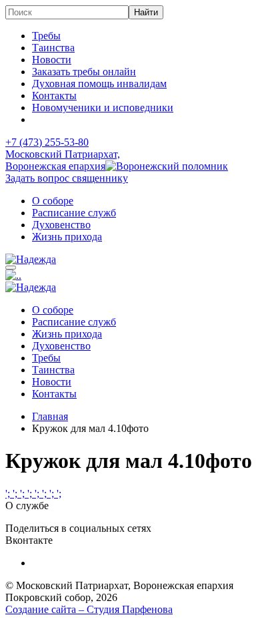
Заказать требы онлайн (84, 71)
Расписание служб (74, 212)
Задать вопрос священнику (66, 178)
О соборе (52, 200)
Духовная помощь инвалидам (99, 83)
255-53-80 (47, 142)
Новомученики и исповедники (102, 107)
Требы (46, 35)
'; (9, 493)
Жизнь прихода (67, 236)
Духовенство (61, 224)
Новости (51, 59)
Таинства (53, 47)
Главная (50, 416)
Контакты (54, 95)
